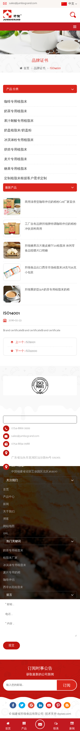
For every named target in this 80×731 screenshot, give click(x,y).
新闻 (6, 504)
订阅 (66, 685)
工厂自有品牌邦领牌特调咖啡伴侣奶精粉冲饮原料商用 (51, 226)
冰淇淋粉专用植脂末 (19, 140)
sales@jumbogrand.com (23, 3)
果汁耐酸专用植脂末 (19, 121)
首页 (26, 68)
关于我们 (9, 511)
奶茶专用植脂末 (15, 111)
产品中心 (9, 497)
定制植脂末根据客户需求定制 (25, 178)
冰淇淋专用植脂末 (14, 565)
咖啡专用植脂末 (15, 101)
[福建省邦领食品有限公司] (40, 15)
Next (2, 395)
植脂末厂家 (10, 558)
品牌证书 (39, 68)
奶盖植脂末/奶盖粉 (18, 130)
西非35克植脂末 (13, 587)
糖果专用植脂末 (15, 169)
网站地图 (9, 526)
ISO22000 (31, 351)
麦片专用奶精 (11, 572)
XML (5, 533)
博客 (6, 519)
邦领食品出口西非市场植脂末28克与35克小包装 (50, 270)
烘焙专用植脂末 (15, 149)
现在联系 (40, 724)
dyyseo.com (64, 714)
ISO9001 (30, 342)
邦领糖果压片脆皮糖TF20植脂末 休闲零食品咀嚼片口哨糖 (50, 248)
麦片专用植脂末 (15, 159)
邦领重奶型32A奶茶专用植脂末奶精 (47, 289)
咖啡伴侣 (9, 580)
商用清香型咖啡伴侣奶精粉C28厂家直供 (50, 202)
